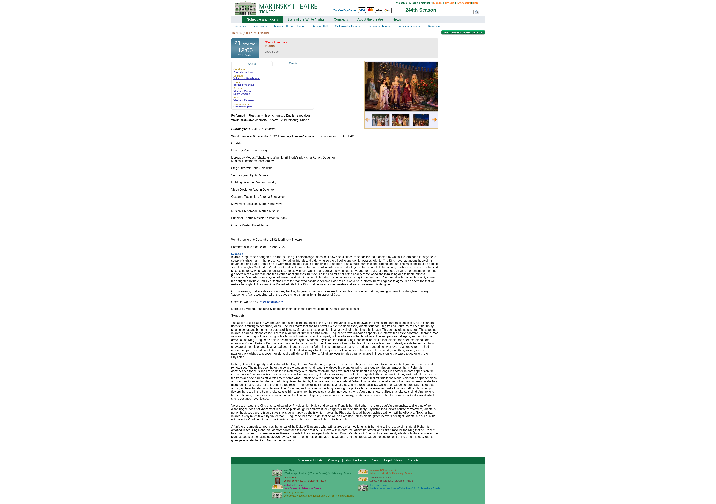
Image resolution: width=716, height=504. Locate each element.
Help (475, 2)
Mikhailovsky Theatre (347, 25)
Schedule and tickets (262, 19)
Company (341, 19)
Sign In (437, 2)
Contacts (413, 460)
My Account (464, 2)
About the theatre (370, 19)
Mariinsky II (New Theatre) (290, 25)
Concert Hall (320, 25)
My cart (449, 2)
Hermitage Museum (409, 25)
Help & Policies (393, 460)
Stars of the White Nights (305, 19)
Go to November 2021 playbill (463, 32)
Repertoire (434, 25)
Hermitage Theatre (379, 25)
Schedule (240, 25)
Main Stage (260, 25)
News (396, 19)
